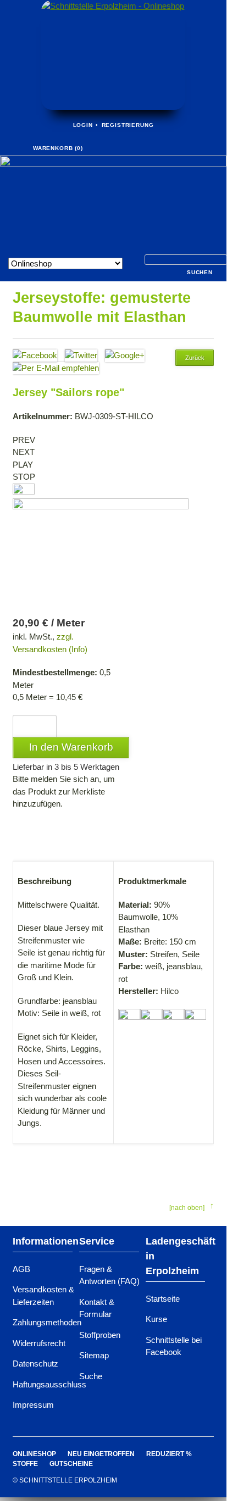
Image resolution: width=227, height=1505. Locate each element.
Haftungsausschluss (49, 1384)
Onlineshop (34, 1454)
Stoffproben (99, 1335)
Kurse (156, 1319)
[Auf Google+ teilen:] (125, 355)
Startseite (163, 1298)
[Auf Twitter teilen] (81, 355)
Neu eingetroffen (101, 1454)
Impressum (33, 1404)
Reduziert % (169, 1454)
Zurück (194, 357)
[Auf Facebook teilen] (35, 355)
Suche (90, 1376)
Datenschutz (35, 1363)
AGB (21, 1269)
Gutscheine (71, 1464)
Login (83, 125)
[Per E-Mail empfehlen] (56, 368)
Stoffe (25, 1464)
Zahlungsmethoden (47, 1322)
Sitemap (94, 1355)
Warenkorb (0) (58, 148)
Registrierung (128, 125)
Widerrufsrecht (39, 1343)
